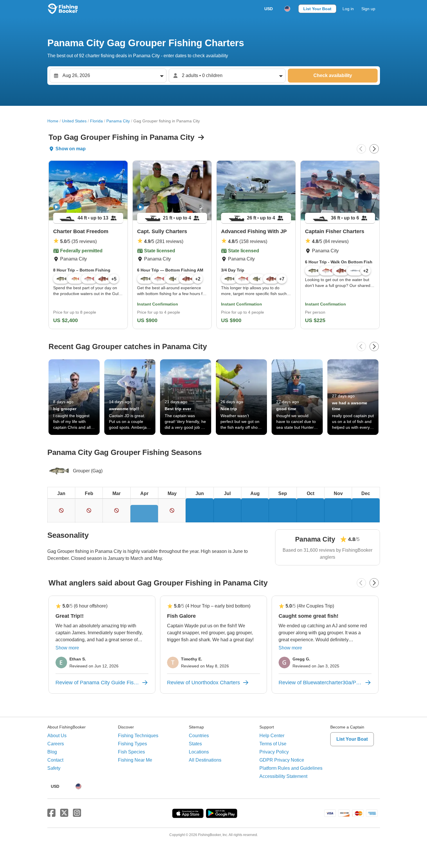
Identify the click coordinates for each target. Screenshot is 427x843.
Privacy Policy (274, 751)
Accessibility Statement (283, 776)
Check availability (332, 75)
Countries (199, 735)
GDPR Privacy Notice (281, 760)
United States (74, 121)
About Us (57, 735)
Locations (199, 751)
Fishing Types (132, 743)
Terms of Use (272, 743)
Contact (55, 760)
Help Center (271, 735)
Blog (52, 751)
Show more (67, 647)
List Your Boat (317, 8)
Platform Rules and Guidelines (290, 768)
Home (52, 121)
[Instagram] (77, 813)
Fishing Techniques (138, 735)
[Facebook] (51, 813)
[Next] (374, 148)
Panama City (118, 121)
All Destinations (205, 760)
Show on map (70, 148)
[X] (64, 813)
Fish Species (131, 751)
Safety (53, 768)
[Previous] (361, 148)
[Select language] (287, 8)
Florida (96, 121)
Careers (55, 743)
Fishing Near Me (135, 760)
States (195, 743)
